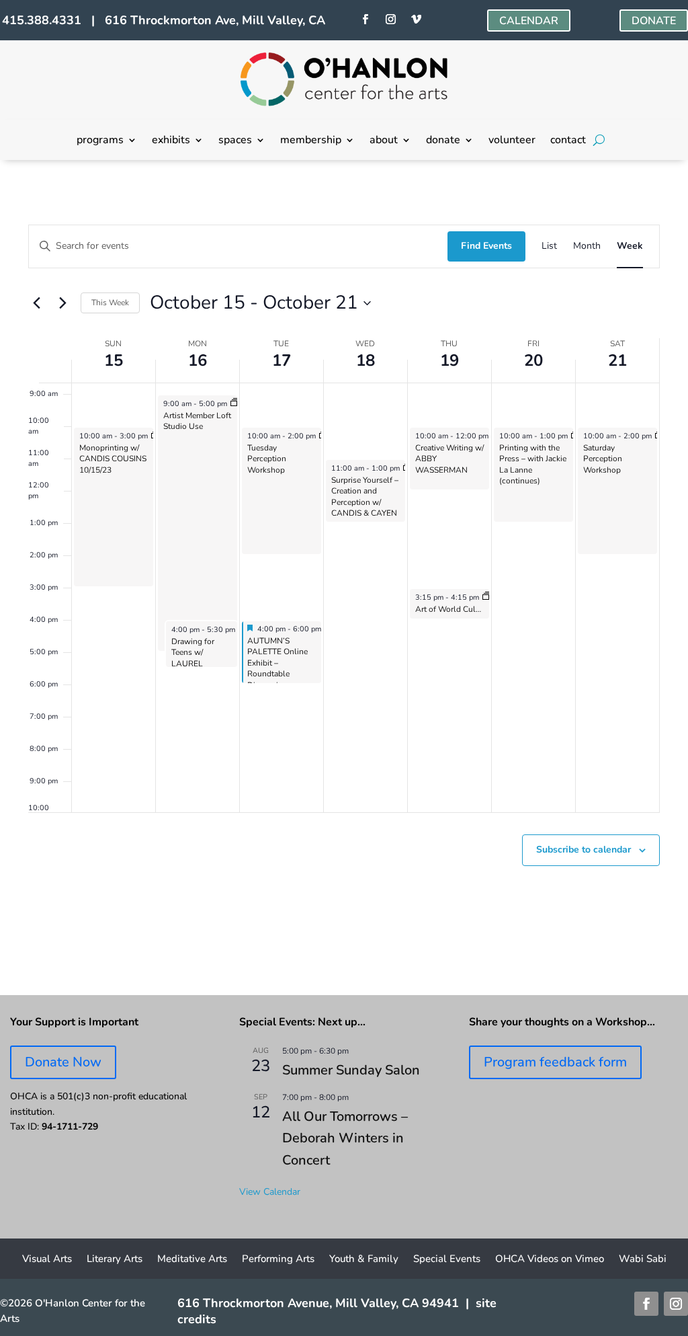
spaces (235, 141)
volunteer (511, 141)
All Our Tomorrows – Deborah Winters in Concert (345, 1138)
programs (100, 141)
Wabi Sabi (642, 1259)
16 (197, 360)
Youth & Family (363, 1259)
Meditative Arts (192, 1259)
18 (365, 360)
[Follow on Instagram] (391, 19)
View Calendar (269, 1191)
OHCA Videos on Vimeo (549, 1259)
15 (113, 360)
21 (617, 360)
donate (443, 141)
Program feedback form (555, 1062)
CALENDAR (528, 20)
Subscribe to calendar (583, 849)
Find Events (486, 245)
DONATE (654, 20)
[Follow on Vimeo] (416, 19)
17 (281, 360)
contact (568, 141)
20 (533, 360)
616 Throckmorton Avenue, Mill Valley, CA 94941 (318, 1303)
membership (310, 141)
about (384, 141)
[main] (344, 577)
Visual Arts (47, 1259)
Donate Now (63, 1062)
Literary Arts (114, 1259)
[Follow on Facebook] (365, 19)
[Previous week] (36, 303)
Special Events (446, 1259)
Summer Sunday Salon (351, 1070)
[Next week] (62, 303)
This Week (110, 302)
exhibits (171, 141)
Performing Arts (278, 1259)
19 (449, 360)
